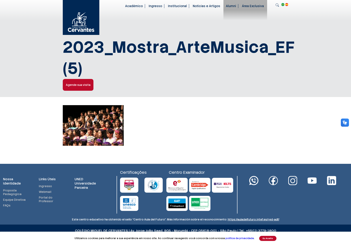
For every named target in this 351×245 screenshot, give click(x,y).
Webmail (45, 192)
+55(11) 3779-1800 (261, 231)
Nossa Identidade (12, 181)
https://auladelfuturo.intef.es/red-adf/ (253, 219)
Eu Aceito (268, 238)
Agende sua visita (78, 85)
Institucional (177, 6)
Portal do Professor (46, 199)
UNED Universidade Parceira (85, 183)
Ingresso (155, 6)
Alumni (231, 6)
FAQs (6, 205)
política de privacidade (239, 238)
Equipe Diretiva (14, 200)
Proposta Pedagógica (12, 192)
